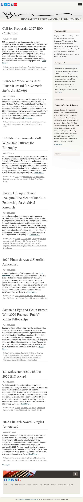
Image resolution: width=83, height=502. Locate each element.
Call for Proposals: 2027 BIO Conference (22, 30)
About (11, 484)
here (59, 92)
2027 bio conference (39, 67)
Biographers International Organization (51, 18)
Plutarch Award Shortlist (38, 298)
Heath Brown (21, 360)
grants (13, 360)
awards (43, 122)
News (16, 67)
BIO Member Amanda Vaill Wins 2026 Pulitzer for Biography (21, 143)
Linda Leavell (35, 243)
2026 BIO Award (12, 410)
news (43, 69)
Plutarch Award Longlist (38, 460)
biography (6, 124)
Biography (24, 353)
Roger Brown (7, 248)
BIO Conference (8, 69)
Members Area (62, 484)
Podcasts (46, 484)
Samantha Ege (31, 360)
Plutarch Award (30, 122)
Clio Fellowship (26, 238)
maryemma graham (9, 245)
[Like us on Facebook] (2, 5)
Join (41, 484)
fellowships (14, 243)
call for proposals (20, 69)
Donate (53, 484)
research (43, 245)
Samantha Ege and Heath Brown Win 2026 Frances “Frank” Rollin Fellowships (24, 314)
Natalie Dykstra (22, 245)
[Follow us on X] (5, 5)
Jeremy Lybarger (24, 243)
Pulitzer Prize (34, 179)
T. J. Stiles (38, 410)
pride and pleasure (22, 179)
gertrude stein (26, 124)
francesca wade (15, 124)
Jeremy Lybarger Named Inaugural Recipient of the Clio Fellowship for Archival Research (23, 200)
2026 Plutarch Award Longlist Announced (23, 424)
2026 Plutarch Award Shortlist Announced (23, 261)
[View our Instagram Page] (12, 5)
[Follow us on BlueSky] (8, 5)
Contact (70, 484)
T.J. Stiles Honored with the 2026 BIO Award (21, 374)
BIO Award (24, 407)
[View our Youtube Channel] (15, 5)
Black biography (15, 357)
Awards (22, 122)
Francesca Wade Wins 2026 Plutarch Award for (22, 85)
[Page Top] (76, 474)
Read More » (28, 118)
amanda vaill (27, 176)
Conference (23, 67)
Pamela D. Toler (33, 245)
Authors (35, 484)
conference (31, 69)
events (38, 69)
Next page (5, 464)
